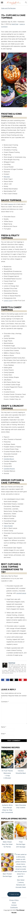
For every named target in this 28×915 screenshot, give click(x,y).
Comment (5, 701)
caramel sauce (21, 593)
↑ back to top (14, 894)
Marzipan (7, 176)
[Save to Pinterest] (23, 680)
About (14, 902)
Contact (14, 905)
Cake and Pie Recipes (8, 8)
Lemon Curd (8, 300)
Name (3, 727)
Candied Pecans (9, 468)
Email (3, 733)
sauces (10, 204)
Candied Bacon (9, 459)
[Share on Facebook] (5, 680)
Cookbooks (14, 907)
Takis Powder (8, 526)
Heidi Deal (11, 663)
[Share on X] (14, 680)
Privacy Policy (14, 900)
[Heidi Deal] (5, 667)
